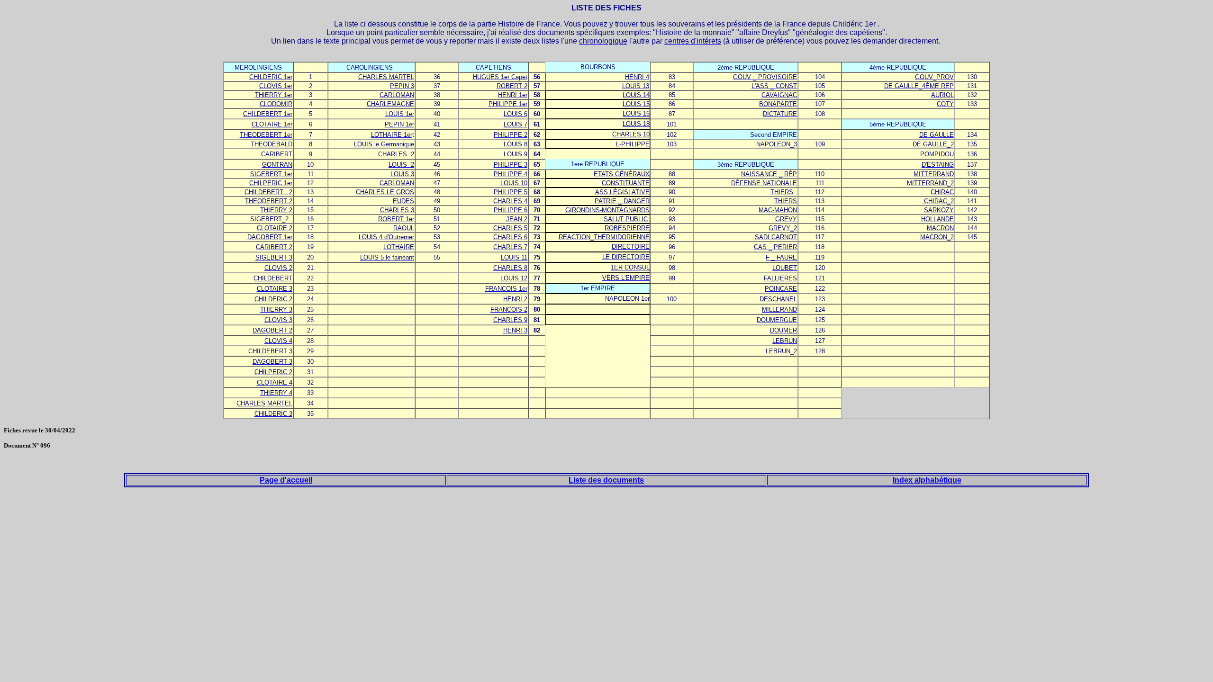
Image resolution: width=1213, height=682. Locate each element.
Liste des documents (606, 480)
